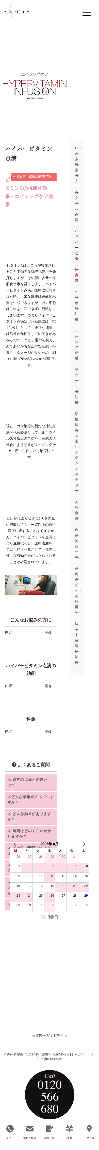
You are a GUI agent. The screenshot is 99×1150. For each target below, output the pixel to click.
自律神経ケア (76, 543)
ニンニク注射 (76, 344)
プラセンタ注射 (76, 386)
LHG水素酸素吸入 (76, 164)
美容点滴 (76, 510)
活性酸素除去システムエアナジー (76, 452)
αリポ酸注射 (76, 305)
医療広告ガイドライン (49, 1035)
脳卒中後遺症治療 (76, 643)
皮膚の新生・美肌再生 (76, 590)
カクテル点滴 (76, 206)
